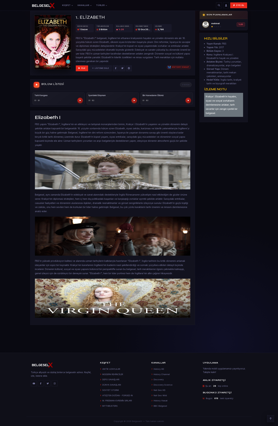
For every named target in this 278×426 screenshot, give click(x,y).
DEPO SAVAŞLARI (110, 379)
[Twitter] (122, 68)
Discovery (159, 379)
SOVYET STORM (110, 390)
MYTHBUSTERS (110, 406)
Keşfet (66, 5)
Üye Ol (240, 5)
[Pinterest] (129, 68)
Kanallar (83, 5)
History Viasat (160, 400)
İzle (83, 68)
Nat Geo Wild (160, 395)
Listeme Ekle (102, 68)
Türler (100, 5)
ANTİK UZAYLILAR (111, 369)
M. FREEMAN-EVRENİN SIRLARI (117, 400)
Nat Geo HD (159, 390)
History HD (159, 369)
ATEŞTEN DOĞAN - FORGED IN (117, 395)
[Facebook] (116, 68)
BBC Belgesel (160, 406)
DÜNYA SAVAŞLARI (111, 384)
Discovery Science (163, 384)
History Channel (162, 374)
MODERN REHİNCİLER (112, 374)
